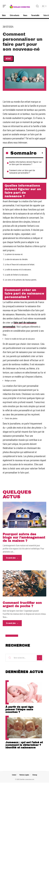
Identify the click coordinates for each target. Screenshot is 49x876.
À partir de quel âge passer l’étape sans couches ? (19, 709)
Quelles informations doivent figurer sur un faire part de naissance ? (25, 162)
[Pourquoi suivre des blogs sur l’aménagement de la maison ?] (24, 515)
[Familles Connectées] (19, 6)
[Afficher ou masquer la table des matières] (40, 153)
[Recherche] (37, 6)
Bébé (8, 58)
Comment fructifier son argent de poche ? (22, 604)
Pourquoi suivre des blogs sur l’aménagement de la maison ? (24, 537)
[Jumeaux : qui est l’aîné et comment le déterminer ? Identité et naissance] (24, 727)
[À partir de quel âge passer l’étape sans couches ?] (24, 692)
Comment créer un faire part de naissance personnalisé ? (22, 171)
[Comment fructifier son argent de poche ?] (24, 583)
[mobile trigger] (5, 6)
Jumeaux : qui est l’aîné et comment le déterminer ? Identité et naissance (24, 745)
